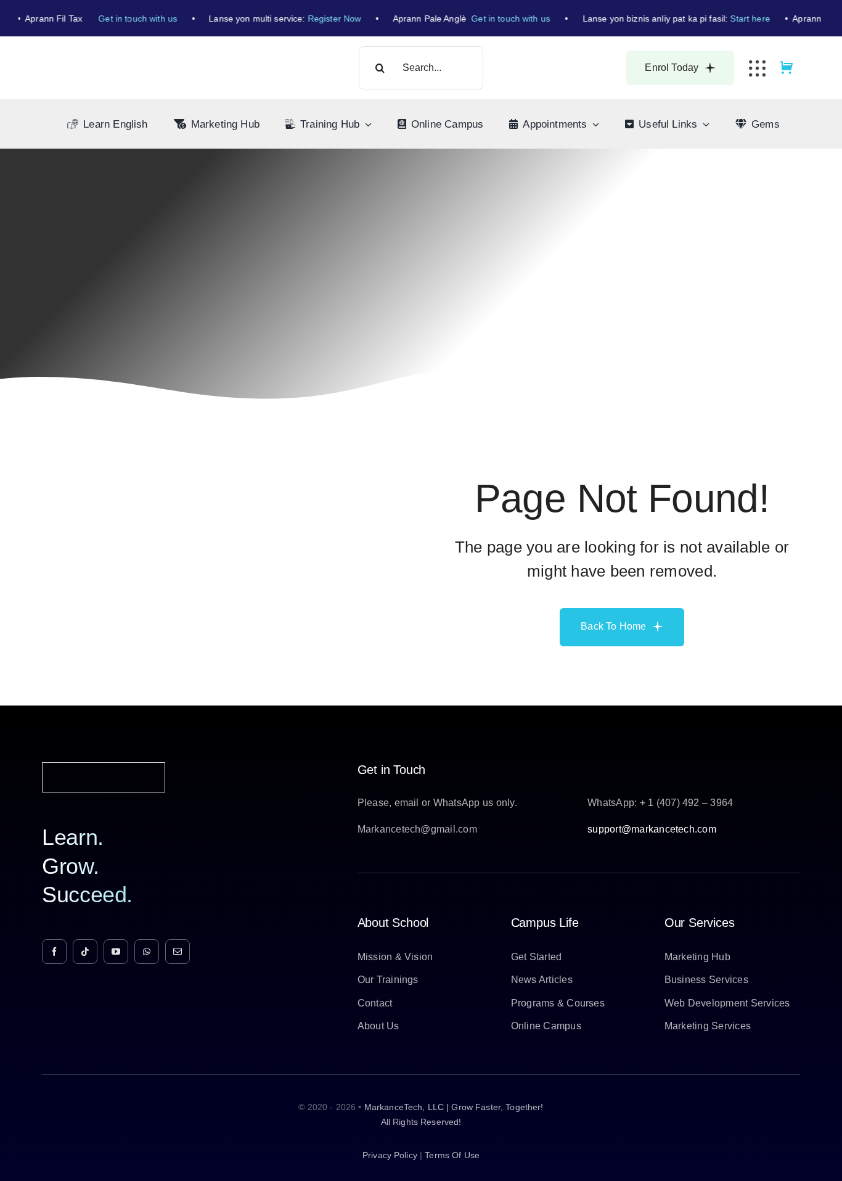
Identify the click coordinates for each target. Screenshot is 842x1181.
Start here (742, 18)
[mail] (177, 951)
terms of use (452, 1155)
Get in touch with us (130, 18)
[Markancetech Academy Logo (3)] (104, 767)
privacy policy (389, 1155)
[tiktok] (85, 951)
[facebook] (54, 951)
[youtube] (116, 951)
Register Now (326, 18)
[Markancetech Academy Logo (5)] (107, 57)
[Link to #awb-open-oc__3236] (757, 68)
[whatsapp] (146, 951)
